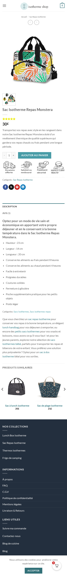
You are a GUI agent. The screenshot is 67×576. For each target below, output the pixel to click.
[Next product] (30, 22)
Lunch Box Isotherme (14, 435)
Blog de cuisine (10, 543)
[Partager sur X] (11, 187)
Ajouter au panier (34, 155)
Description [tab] (9, 206)
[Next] (59, 59)
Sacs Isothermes (21, 311)
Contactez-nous (11, 535)
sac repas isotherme (39, 319)
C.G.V (5, 491)
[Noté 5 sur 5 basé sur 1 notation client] (33, 119)
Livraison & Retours (13, 510)
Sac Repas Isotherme (37, 17)
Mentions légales (11, 504)
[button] (4, 6)
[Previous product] (36, 22)
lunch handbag (10, 327)
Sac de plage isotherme (49, 405)
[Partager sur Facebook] (5, 187)
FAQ (5, 485)
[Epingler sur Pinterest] (17, 187)
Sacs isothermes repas (40, 311)
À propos (7, 479)
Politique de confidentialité (17, 498)
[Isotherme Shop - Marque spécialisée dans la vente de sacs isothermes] (33, 5)
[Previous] (8, 59)
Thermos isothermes (13, 450)
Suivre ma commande (14, 528)
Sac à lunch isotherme (17, 405)
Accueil (24, 17)
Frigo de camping (11, 457)
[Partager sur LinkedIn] (23, 187)
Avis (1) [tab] (6, 213)
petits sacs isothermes (27, 331)
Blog (4, 551)
